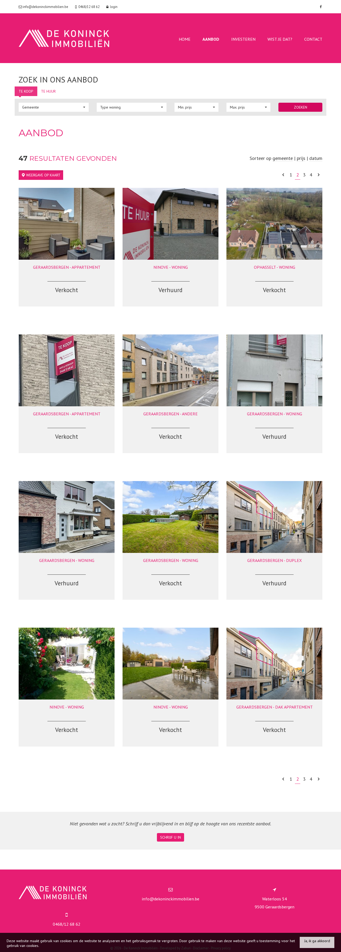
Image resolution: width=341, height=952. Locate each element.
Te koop (26, 91)
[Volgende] (318, 175)
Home (184, 39)
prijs (301, 158)
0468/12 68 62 (66, 924)
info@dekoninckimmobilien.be (170, 898)
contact (313, 39)
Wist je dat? (279, 39)
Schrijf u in (170, 837)
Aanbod (210, 39)
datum (315, 158)
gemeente (283, 158)
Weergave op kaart (42, 175)
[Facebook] (320, 6)
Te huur (48, 91)
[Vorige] (283, 175)
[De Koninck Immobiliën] (64, 38)
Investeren (243, 39)
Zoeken (300, 107)
